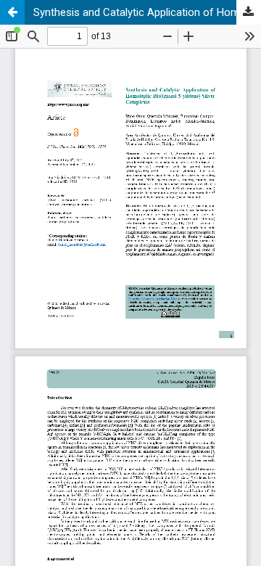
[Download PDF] (248, 12)
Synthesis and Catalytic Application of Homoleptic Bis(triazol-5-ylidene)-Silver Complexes (147, 12)
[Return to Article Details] (12, 12)
